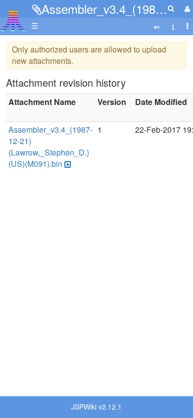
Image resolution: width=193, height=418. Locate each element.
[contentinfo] (173, 26)
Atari (13, 20)
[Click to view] (66, 164)
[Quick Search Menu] (171, 8)
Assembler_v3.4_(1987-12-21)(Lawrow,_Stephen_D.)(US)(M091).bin (50, 146)
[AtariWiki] (13, 17)
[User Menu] (186, 8)
